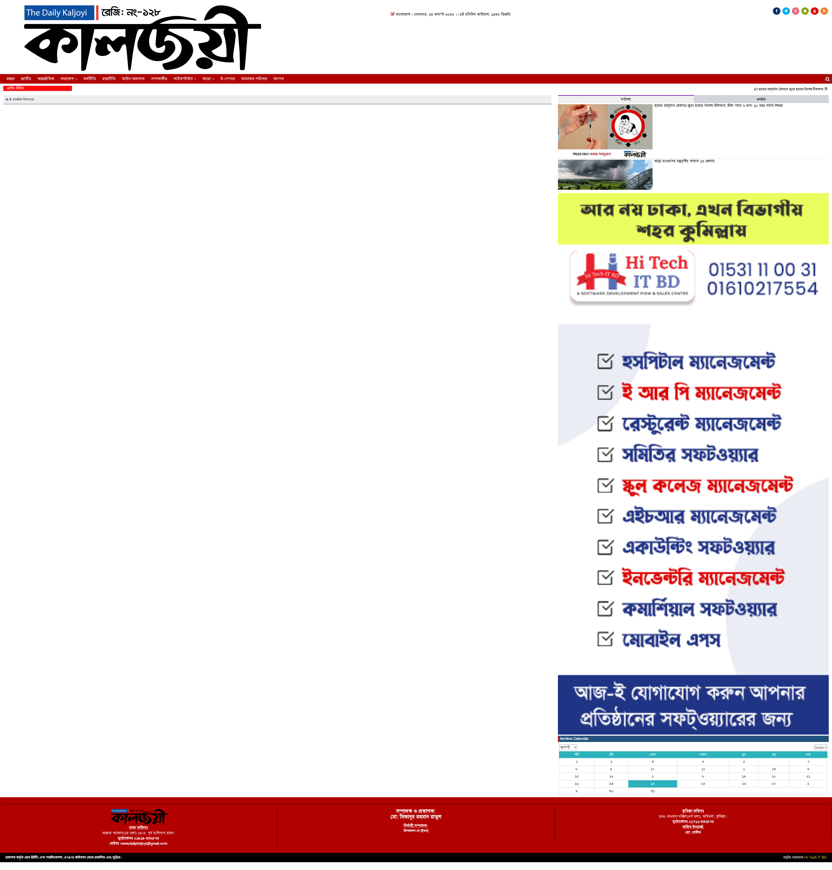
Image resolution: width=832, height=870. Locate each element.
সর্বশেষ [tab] (626, 99)
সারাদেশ (67, 78)
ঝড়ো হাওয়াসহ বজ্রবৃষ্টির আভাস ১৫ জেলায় (684, 161)
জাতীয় (26, 78)
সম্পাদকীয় (159, 78)
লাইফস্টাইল (184, 78)
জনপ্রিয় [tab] (761, 99)
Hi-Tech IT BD (815, 857)
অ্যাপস (278, 78)
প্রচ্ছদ (10, 78)
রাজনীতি (109, 78)
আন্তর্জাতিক (45, 78)
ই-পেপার (227, 78)
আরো (207, 78)
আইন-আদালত (133, 78)
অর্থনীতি (89, 78)
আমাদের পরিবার (254, 78)
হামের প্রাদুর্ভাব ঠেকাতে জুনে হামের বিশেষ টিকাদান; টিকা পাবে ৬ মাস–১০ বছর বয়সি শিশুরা (718, 105)
